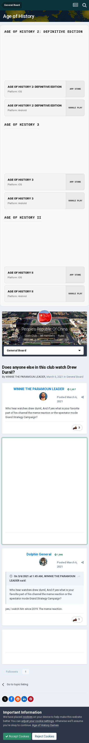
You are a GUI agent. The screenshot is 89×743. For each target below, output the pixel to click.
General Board (74, 376)
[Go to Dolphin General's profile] (43, 562)
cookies (27, 716)
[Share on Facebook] (11, 699)
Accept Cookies (18, 736)
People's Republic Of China (45, 329)
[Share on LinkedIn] (24, 699)
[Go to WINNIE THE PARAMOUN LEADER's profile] (43, 396)
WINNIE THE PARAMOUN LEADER (25, 376)
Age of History (18, 16)
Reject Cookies (44, 736)
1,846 (60, 554)
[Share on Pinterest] (31, 699)
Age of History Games (45, 725)
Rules (61, 335)
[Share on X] (5, 699)
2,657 (72, 389)
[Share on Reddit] (18, 699)
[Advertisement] (44, 486)
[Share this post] (82, 397)
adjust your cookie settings (37, 721)
